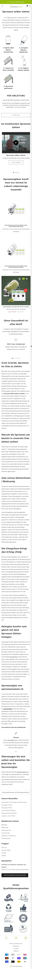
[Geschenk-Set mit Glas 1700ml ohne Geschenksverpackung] (16, 209)
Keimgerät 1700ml (6, 805)
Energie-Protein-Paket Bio (9, 813)
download (16, 115)
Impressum (16, 946)
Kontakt (3, 853)
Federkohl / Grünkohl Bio (8, 835)
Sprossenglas (13, 657)
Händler (3, 855)
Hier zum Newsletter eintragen (15, 875)
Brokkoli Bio (4, 827)
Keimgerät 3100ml (6, 808)
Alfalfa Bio (4, 825)
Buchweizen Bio (6, 830)
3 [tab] (16, 172)
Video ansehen (16, 162)
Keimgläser (11, 740)
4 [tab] (18, 172)
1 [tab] (13, 172)
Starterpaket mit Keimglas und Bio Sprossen (14, 802)
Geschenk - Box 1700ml (8, 816)
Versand (16, 948)
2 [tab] (15, 172)
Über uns (4, 847)
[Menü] (2, 6)
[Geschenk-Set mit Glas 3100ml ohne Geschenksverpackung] (16, 249)
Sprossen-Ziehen (22, 772)
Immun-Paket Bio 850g (8, 810)
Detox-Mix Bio (5, 833)
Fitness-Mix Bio (5, 838)
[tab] (12, 358)
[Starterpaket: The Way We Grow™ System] (16, 290)
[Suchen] (30, 6)
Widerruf (16, 951)
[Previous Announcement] (3, 2)
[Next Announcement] (29, 2)
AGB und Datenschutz (16, 943)
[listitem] (16, 2)
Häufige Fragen (6, 850)
